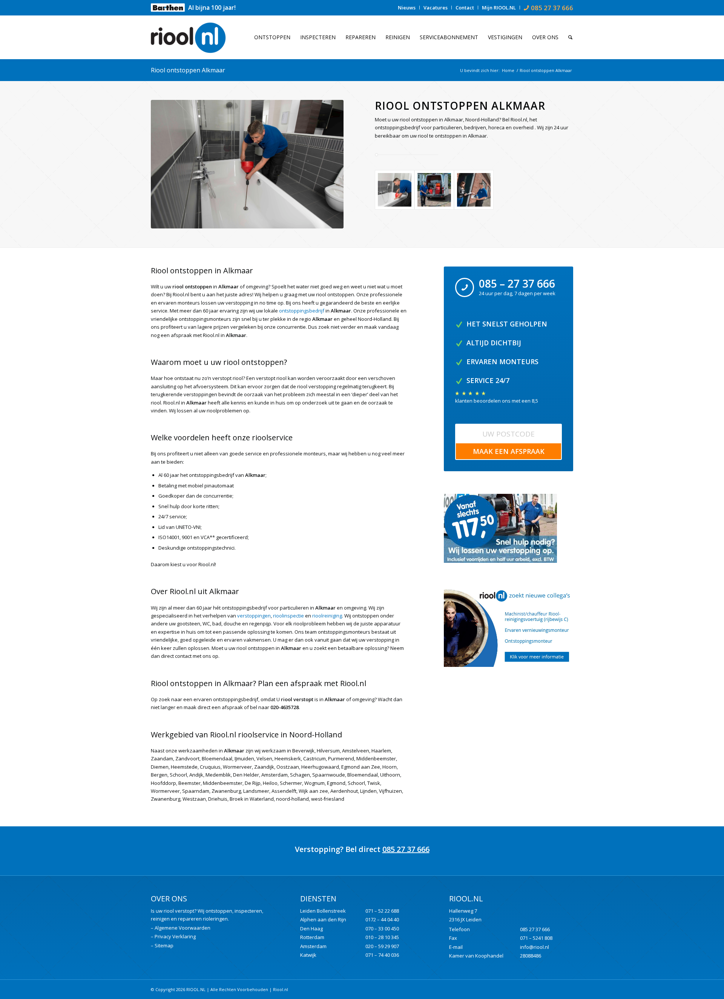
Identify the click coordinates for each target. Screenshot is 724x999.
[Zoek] (568, 37)
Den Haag (311, 928)
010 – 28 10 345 (382, 937)
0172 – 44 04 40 (382, 919)
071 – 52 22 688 (382, 910)
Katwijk (308, 955)
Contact (465, 7)
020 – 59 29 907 (382, 946)
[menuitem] (407, 7)
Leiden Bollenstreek (323, 910)
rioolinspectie (288, 615)
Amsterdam (313, 946)
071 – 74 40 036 (382, 955)
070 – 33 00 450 (382, 928)
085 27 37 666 (405, 849)
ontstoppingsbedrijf (301, 310)
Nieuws (407, 7)
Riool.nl (280, 989)
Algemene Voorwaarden (182, 927)
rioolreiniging (327, 615)
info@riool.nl (534, 947)
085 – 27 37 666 (517, 283)
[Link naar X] (567, 989)
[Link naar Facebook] (556, 989)
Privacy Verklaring (175, 936)
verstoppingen (254, 615)
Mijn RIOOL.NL (499, 7)
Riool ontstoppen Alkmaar (188, 70)
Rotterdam (312, 937)
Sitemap (164, 945)
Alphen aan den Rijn (323, 919)
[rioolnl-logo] (192, 37)
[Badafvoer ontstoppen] (247, 164)
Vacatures (435, 7)
